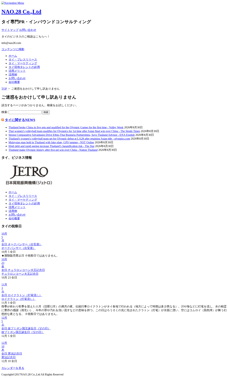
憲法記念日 (8, 357)
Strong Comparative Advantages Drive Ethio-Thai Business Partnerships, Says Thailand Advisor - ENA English (72, 134)
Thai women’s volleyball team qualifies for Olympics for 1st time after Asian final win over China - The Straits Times (74, 131)
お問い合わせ (17, 78)
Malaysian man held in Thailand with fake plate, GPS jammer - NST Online (51, 142)
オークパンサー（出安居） (18, 248)
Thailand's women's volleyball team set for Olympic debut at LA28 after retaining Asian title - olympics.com (69, 138)
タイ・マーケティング (23, 63)
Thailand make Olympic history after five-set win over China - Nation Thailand (53, 149)
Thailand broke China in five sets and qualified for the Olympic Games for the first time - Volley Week (66, 127)
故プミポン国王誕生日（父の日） (22, 332)
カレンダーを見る (12, 368)
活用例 (13, 74)
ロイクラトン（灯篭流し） (18, 298)
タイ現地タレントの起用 (24, 67)
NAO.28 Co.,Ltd (21, 11)
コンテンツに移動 (12, 49)
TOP (4, 88)
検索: (4, 112)
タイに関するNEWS (20, 120)
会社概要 (14, 82)
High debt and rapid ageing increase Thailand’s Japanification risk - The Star (51, 146)
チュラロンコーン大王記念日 (19, 273)
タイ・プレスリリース (23, 59)
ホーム (13, 55)
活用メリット (17, 70)
